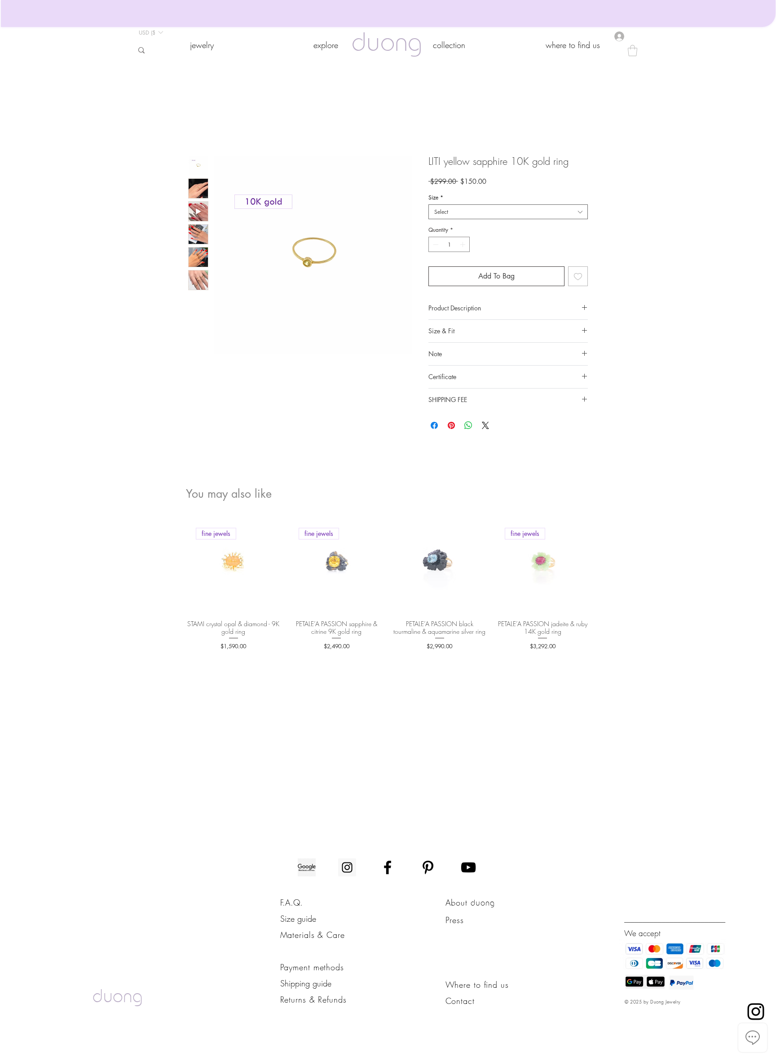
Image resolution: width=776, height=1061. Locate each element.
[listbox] (150, 32)
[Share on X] (485, 425)
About (458, 902)
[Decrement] (435, 244)
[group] (388, 585)
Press (454, 920)
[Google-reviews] (307, 867)
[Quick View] (439, 565)
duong (387, 44)
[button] (202, 45)
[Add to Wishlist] (578, 276)
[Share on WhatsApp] (468, 425)
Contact (460, 1000)
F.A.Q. (291, 902)
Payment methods (312, 967)
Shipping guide (305, 983)
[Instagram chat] (756, 1011)
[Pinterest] (428, 867)
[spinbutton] (449, 244)
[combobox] (508, 211)
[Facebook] (388, 867)
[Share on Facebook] (434, 425)
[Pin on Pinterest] (451, 425)
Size (435, 197)
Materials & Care (312, 934)
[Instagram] (347, 867)
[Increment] (463, 244)
